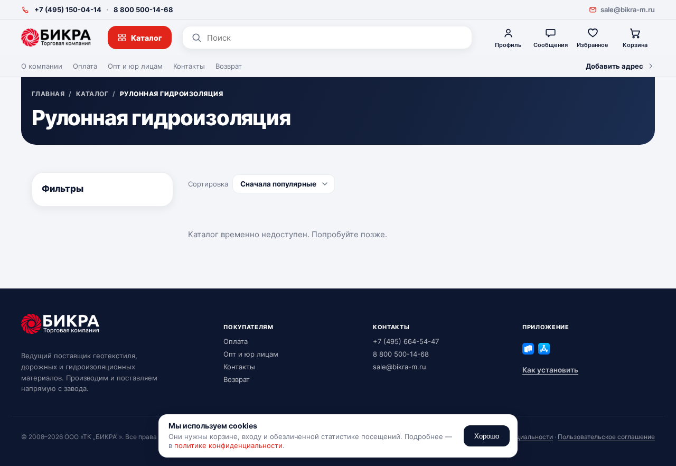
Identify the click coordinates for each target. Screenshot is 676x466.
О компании (41, 66)
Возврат (228, 66)
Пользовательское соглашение (606, 437)
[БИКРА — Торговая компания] (56, 37)
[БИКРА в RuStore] (528, 348)
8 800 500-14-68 (143, 9)
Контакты (189, 66)
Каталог (146, 37)
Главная (48, 94)
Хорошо (486, 436)
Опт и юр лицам (135, 66)
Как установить (550, 370)
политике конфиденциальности (228, 445)
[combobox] (335, 38)
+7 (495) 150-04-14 (67, 9)
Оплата (85, 66)
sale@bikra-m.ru (627, 9)
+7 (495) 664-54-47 (406, 341)
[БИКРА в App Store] (544, 348)
